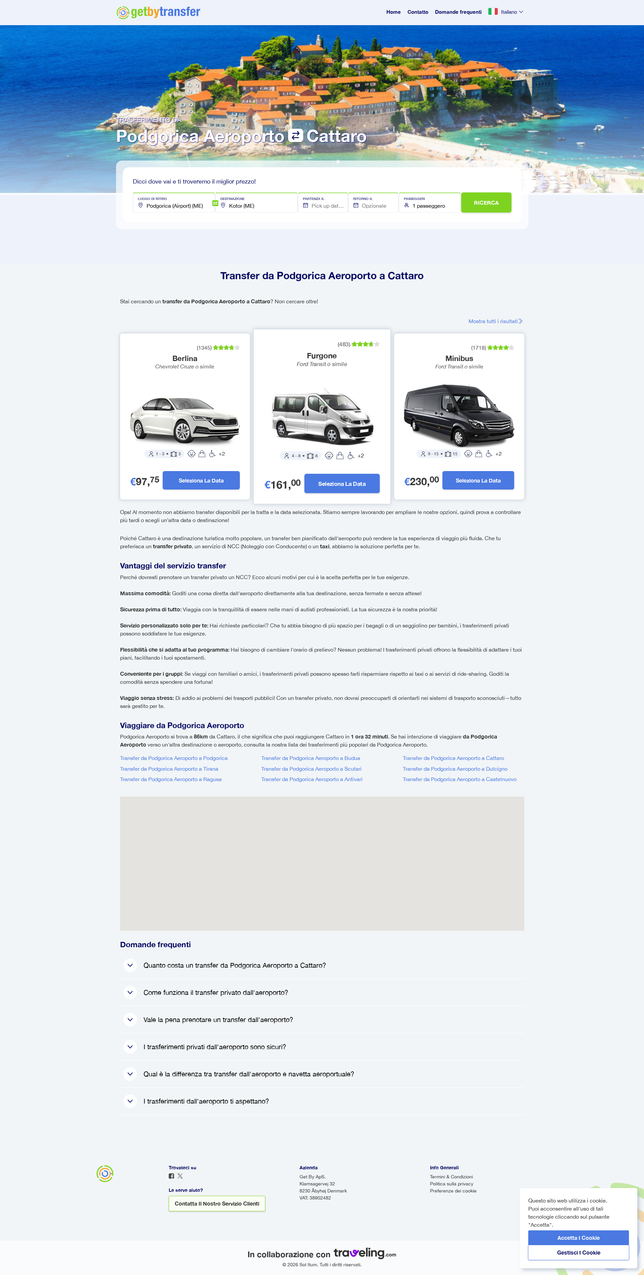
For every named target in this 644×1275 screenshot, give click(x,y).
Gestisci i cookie (578, 1252)
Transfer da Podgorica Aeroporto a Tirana (169, 769)
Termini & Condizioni (451, 1176)
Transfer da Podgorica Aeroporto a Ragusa (171, 779)
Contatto (418, 12)
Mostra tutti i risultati (493, 321)
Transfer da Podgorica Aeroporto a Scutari (311, 769)
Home (393, 12)
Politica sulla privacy (451, 1183)
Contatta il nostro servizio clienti (217, 1203)
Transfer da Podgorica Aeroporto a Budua (310, 758)
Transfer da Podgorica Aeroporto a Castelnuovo (460, 779)
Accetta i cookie (578, 1237)
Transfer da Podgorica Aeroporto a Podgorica (174, 758)
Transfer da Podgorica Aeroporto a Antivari (312, 779)
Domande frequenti (458, 12)
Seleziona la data (201, 480)
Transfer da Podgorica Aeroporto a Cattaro (453, 758)
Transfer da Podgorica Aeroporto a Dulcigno (455, 769)
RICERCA (486, 202)
